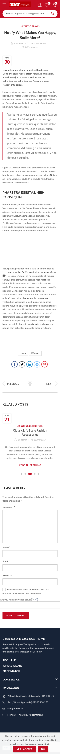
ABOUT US (9, 660)
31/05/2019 (52, 439)
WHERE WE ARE (12, 665)
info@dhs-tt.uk (15, 708)
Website (7, 575)
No (43, 749)
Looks (23, 353)
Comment (8, 506)
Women (35, 353)
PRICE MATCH (11, 671)
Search (53, 13)
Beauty (37, 426)
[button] (21, 473)
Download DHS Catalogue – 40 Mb (23, 638)
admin (20, 43)
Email (6, 561)
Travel (36, 26)
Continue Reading (43, 465)
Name (6, 547)
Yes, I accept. (25, 749)
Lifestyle (26, 26)
